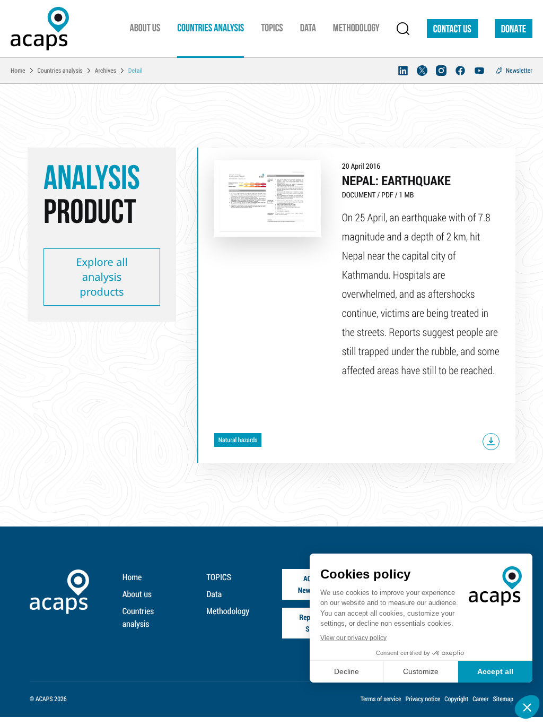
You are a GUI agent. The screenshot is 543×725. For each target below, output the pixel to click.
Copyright (456, 699)
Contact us (452, 29)
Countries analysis (138, 617)
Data (214, 594)
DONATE (513, 29)
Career (480, 699)
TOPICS (218, 577)
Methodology (227, 611)
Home (132, 577)
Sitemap (503, 699)
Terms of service (381, 699)
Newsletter (519, 70)
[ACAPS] (40, 28)
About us (137, 594)
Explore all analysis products (101, 277)
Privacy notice (422, 699)
